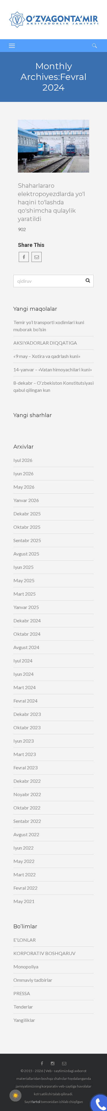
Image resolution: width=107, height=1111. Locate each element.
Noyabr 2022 (27, 794)
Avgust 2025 (26, 553)
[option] (53, 146)
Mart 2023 (24, 754)
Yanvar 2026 (26, 500)
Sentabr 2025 (27, 540)
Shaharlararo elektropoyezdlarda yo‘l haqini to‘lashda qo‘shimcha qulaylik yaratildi (51, 202)
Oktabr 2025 (26, 527)
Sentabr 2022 (27, 821)
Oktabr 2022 (26, 807)
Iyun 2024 (23, 674)
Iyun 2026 (23, 473)
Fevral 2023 (25, 767)
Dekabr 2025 (27, 513)
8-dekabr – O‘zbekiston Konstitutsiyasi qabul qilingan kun (53, 386)
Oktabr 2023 (26, 727)
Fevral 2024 (25, 700)
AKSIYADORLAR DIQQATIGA (45, 342)
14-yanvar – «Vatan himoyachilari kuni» (52, 369)
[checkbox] (15, 1095)
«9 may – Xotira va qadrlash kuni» (47, 356)
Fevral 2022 (25, 888)
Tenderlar (23, 1006)
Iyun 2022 (23, 847)
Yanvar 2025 (26, 607)
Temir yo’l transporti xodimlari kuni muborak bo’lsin (48, 325)
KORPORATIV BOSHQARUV (44, 953)
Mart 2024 (24, 687)
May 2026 (23, 487)
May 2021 (23, 901)
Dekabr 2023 (27, 714)
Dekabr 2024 (27, 620)
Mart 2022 (24, 874)
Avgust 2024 (26, 647)
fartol (36, 1101)
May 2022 (23, 861)
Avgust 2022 (26, 834)
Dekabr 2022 (27, 781)
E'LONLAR (24, 940)
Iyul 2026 (22, 460)
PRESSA (21, 993)
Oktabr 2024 (26, 634)
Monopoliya (25, 966)
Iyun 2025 (23, 567)
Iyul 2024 (22, 660)
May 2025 (23, 580)
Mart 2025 (24, 593)
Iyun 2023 (23, 741)
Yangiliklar (24, 1020)
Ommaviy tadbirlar (32, 980)
